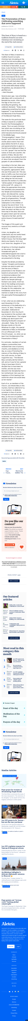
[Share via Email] (21, 50)
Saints (4, 461)
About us (14, 1002)
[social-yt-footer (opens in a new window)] (9, 991)
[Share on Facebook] (12, 50)
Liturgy (4, 832)
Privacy (14, 1016)
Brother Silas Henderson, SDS (9, 29)
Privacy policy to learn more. (11, 495)
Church (3, 12)
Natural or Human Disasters (9, 776)
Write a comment (14, 581)
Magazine (14, 972)
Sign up (6, 499)
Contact (14, 1010)
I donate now (9, 544)
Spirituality (14, 959)
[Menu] (5, 3)
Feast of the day (10, 708)
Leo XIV (5, 806)
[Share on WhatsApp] (23, 50)
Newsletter (14, 968)
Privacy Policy (14, 1013)
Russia (4, 858)
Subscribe (5, 7)
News (14, 955)
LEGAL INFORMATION (14, 1004)
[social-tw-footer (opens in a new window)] (15, 991)
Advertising (14, 979)
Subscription (14, 974)
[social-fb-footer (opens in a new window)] (12, 991)
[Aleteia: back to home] (14, 2)
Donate (13, 7)
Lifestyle (14, 957)
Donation (14, 977)
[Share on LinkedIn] (15, 50)
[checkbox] (3, 494)
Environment (6, 886)
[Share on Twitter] (18, 50)
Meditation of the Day (11, 715)
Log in (19, 575)
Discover (14, 961)
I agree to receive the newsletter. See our (13, 495)
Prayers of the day (11, 722)
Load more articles (14, 638)
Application (14, 970)
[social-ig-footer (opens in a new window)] (18, 991)
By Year (14, 986)
